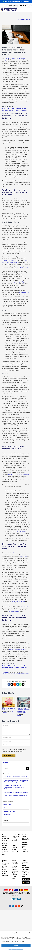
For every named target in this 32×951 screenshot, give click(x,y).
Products (5, 835)
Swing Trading (8, 804)
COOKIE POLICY (21, 893)
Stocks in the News (9, 811)
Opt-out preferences (12, 949)
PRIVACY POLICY (13, 893)
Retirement (4, 673)
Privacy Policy (20, 949)
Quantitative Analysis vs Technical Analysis (16, 792)
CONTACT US (18, 895)
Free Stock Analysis (5, 852)
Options (6, 808)
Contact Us (5, 838)
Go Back (6, 762)
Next (27, 19)
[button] (30, 933)
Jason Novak (6, 672)
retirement (17, 673)
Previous (22, 19)
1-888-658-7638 (13, 5)
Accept (16, 945)
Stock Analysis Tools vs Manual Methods (15, 795)
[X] (22, 906)
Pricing (4, 836)
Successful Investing (24, 673)
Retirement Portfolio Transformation (12, 108)
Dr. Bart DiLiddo (4, 844)
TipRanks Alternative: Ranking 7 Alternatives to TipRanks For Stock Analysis (14, 787)
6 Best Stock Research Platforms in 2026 (16, 776)
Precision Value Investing (21, 110)
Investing (13, 673)
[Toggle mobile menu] (31, 9)
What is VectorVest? (5, 841)
